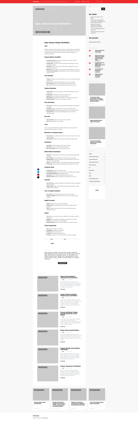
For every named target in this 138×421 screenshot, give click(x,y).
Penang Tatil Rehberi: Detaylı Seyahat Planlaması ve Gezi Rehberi (69, 314)
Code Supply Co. (45, 417)
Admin (41, 27)
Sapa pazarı (46, 256)
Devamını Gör (62, 289)
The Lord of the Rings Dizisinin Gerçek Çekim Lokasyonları (95, 142)
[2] (91, 57)
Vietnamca (70, 257)
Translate (51, 257)
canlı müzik (55, 252)
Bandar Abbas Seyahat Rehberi (69, 330)
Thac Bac (76, 256)
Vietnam (65, 257)
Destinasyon (36, 1)
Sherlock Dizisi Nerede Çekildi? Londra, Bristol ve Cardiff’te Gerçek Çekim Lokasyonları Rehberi (98, 21)
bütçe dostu (50, 252)
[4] (91, 70)
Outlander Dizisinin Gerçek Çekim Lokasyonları (97, 32)
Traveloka (55, 257)
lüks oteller (77, 253)
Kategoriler (77, 1)
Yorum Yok (55, 28)
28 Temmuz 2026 (98, 60)
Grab (65, 253)
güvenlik (68, 253)
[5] (91, 75)
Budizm (45, 252)
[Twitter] (99, 1)
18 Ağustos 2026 (98, 52)
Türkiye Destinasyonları (93, 178)
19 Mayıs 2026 (97, 72)
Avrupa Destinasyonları (93, 162)
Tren (62, 257)
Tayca (63, 256)
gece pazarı (56, 253)
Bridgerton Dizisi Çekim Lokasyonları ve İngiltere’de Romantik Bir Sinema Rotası (96, 25)
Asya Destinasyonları (40, 9)
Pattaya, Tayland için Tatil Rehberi (70, 366)
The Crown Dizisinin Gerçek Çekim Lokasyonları (98, 29)
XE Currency (76, 257)
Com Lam (59, 252)
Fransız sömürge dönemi (48, 253)
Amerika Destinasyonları (94, 156)
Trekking (59, 257)
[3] (91, 64)
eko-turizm (64, 252)
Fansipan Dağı (74, 252)
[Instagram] (102, 1)
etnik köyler (69, 252)
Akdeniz (90, 153)
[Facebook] (97, 1)
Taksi (55, 256)
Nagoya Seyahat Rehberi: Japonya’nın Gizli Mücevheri (68, 277)
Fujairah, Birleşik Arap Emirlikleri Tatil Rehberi (70, 348)
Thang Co (46, 257)
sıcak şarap (51, 256)
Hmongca (72, 253)
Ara (89, 6)
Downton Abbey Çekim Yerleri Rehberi (97, 17)
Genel (90, 173)
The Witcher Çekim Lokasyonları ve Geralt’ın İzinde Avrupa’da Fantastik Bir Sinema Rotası (96, 99)
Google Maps (61, 253)
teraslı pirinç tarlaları (69, 256)
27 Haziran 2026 (98, 67)
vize (73, 257)
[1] (91, 51)
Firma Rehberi (91, 170)
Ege (89, 167)
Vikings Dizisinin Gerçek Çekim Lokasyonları (96, 121)
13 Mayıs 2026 (97, 77)
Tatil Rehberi (59, 256)
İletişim (87, 1)
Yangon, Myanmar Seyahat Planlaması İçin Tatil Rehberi (68, 295)
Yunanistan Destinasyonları (94, 181)
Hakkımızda (83, 1)
